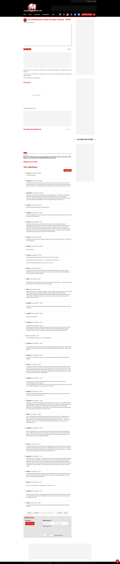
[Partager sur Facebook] (68, 49)
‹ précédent (36, 513)
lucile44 (28, 237)
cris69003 (28, 212)
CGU (91, 562)
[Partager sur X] (70, 49)
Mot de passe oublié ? (59, 535)
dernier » (66, 513)
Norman (28, 268)
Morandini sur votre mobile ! (87, 14)
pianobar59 (29, 193)
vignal (27, 279)
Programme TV (46, 14)
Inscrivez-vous (30, 523)
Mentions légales (58, 562)
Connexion (89, 1)
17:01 (27, 155)
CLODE (28, 364)
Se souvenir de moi (47, 526)
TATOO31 (28, 246)
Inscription (94, 1)
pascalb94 (28, 303)
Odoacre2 (28, 222)
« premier (29, 513)
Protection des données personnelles (83, 562)
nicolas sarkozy (29, 22)
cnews (25, 152)
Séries (53, 14)
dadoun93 (28, 391)
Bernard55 (28, 181)
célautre (28, 482)
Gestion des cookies (72, 562)
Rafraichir (67, 170)
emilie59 (28, 205)
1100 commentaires (27, 49)
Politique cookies (65, 562)
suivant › (60, 513)
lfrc (27, 335)
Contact (94, 562)
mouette (28, 255)
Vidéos (29, 14)
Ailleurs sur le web (85, 139)
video (33, 22)
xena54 (28, 173)
